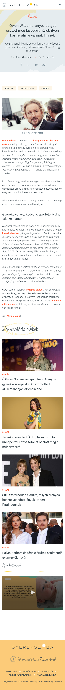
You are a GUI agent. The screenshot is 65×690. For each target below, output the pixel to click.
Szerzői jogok (29, 671)
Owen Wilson (27, 88)
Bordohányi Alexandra (21, 57)
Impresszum (11, 671)
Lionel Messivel (10, 233)
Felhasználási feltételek (20, 675)
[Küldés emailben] (36, 65)
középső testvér (34, 289)
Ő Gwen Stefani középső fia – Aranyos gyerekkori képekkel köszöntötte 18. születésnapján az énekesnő (29, 384)
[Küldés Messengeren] (29, 65)
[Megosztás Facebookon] (21, 65)
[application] (32, 593)
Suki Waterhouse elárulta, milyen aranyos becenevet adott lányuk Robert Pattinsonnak (31, 499)
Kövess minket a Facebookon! (37, 659)
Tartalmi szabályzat (46, 675)
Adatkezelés (47, 671)
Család (32, 16)
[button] (32, 592)
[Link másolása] (44, 65)
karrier (45, 88)
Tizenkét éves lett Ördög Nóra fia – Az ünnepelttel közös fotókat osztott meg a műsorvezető (30, 442)
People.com (13, 316)
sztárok (9, 88)
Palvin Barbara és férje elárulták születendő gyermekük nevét (32, 555)
